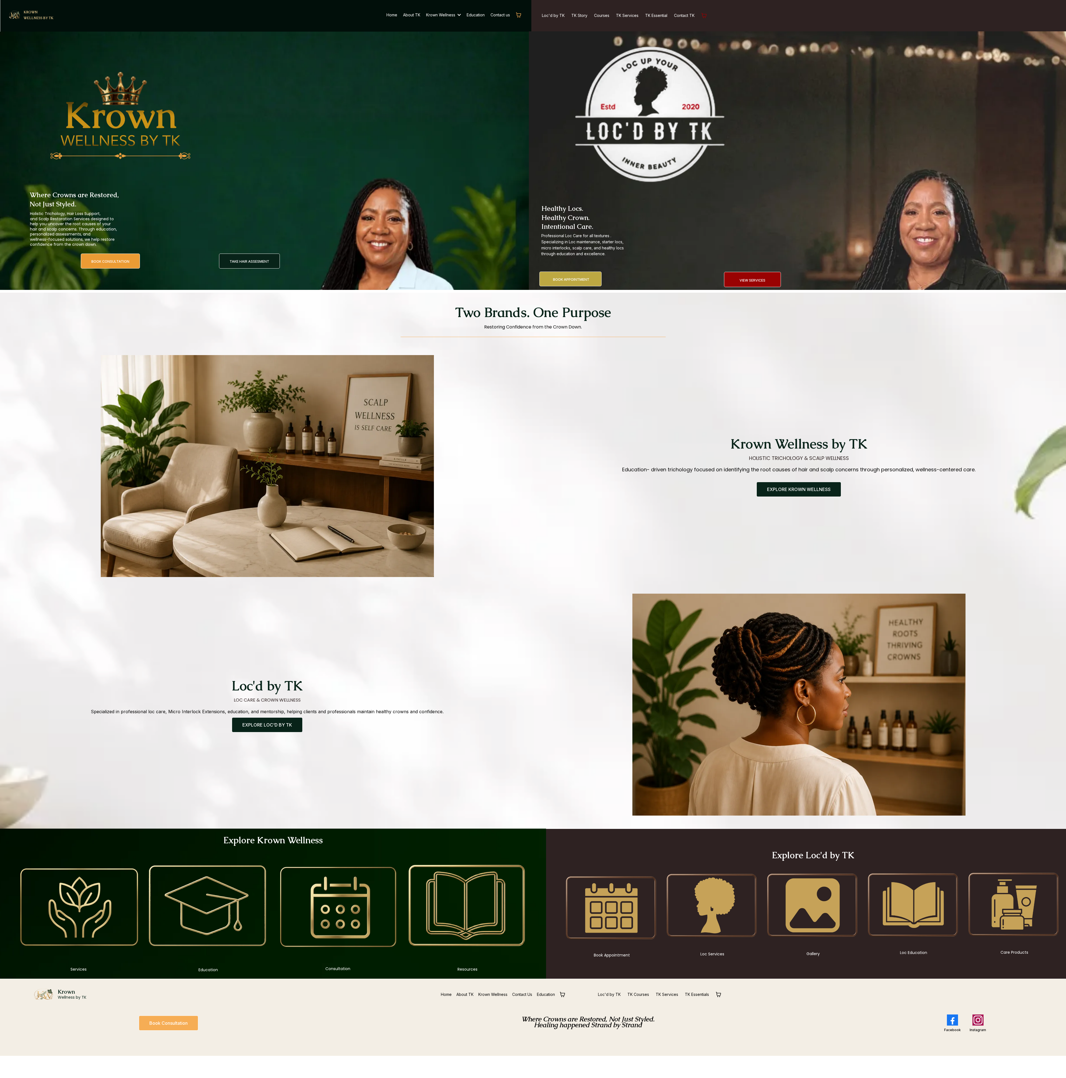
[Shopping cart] (518, 15)
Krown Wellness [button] (441, 14)
